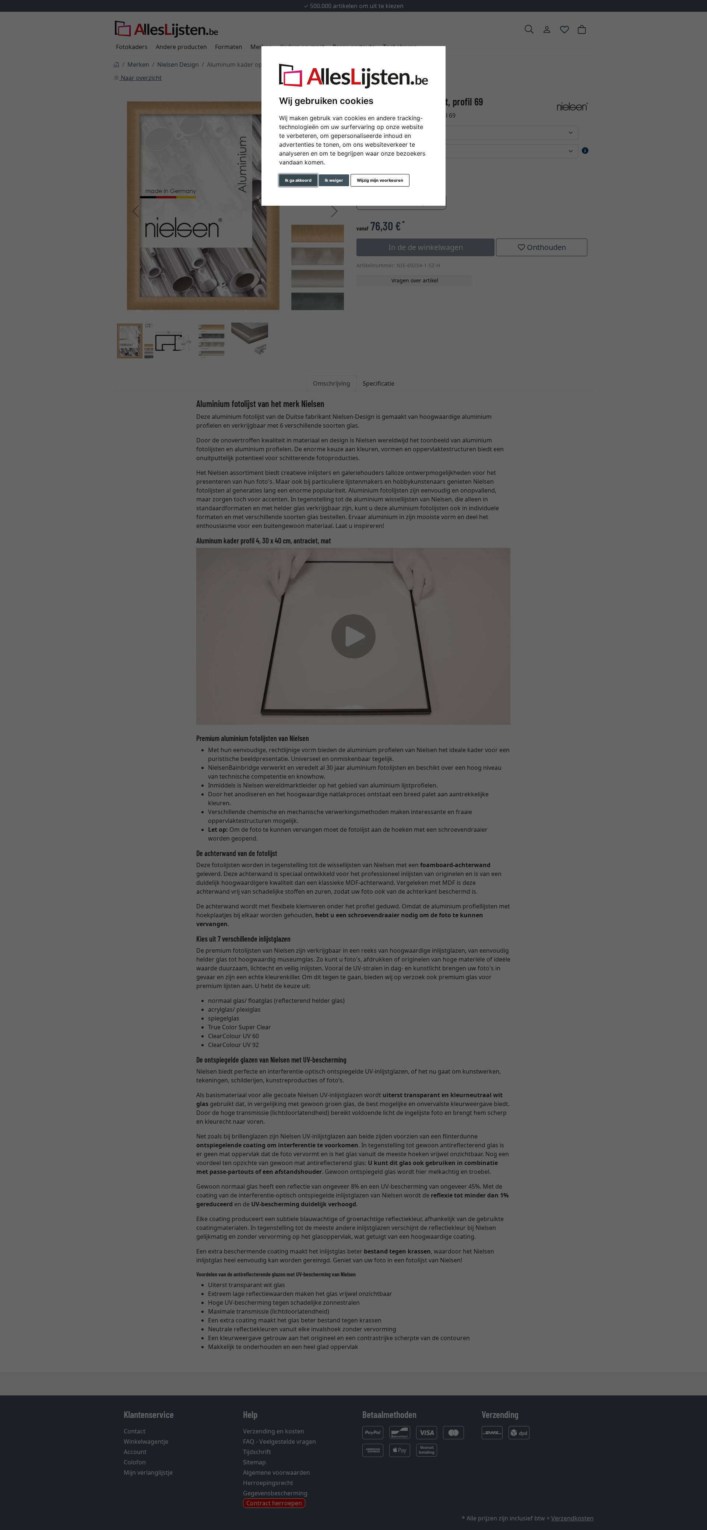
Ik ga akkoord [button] (298, 180)
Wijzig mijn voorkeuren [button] (380, 180)
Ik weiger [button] (334, 180)
